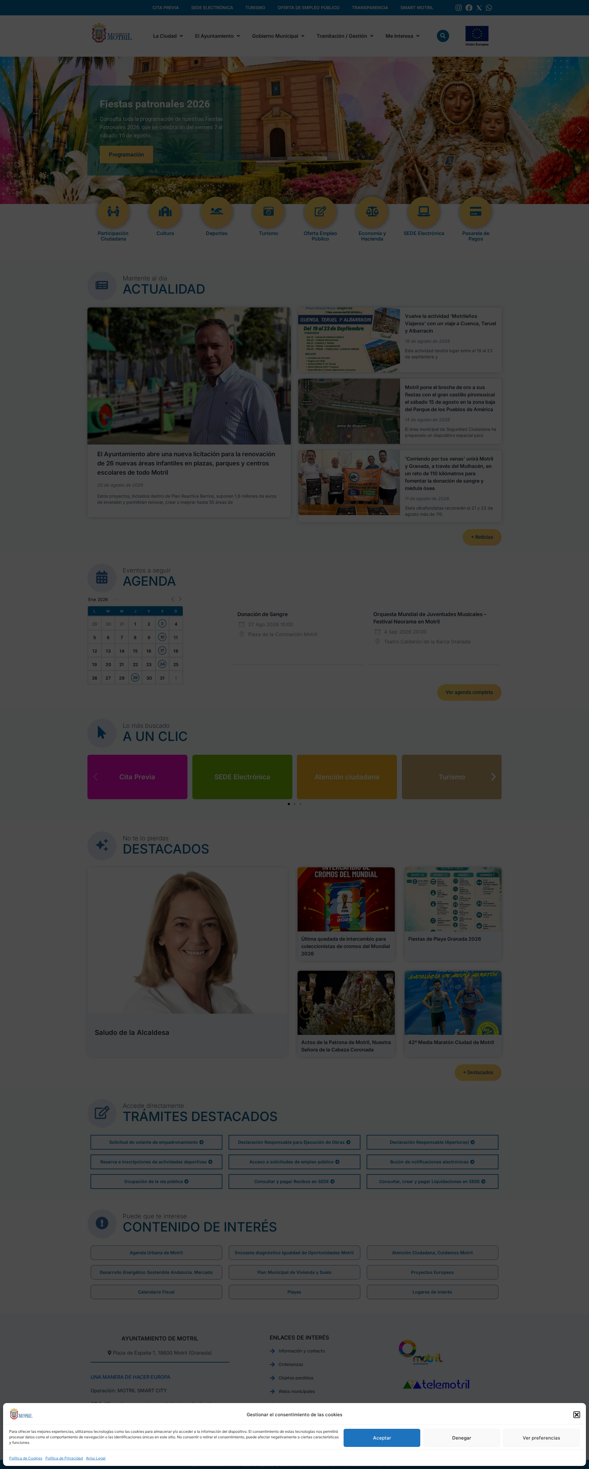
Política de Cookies (25, 1458)
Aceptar (382, 1438)
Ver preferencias (541, 1438)
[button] (577, 1415)
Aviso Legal (96, 1458)
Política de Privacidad (64, 1458)
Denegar (461, 1438)
